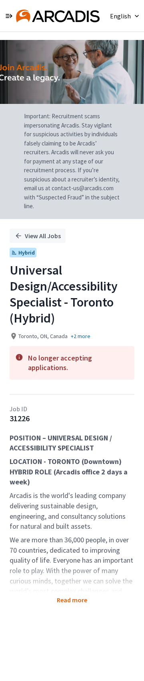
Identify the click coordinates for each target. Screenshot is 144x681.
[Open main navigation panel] (9, 16)
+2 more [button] (80, 336)
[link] (58, 16)
